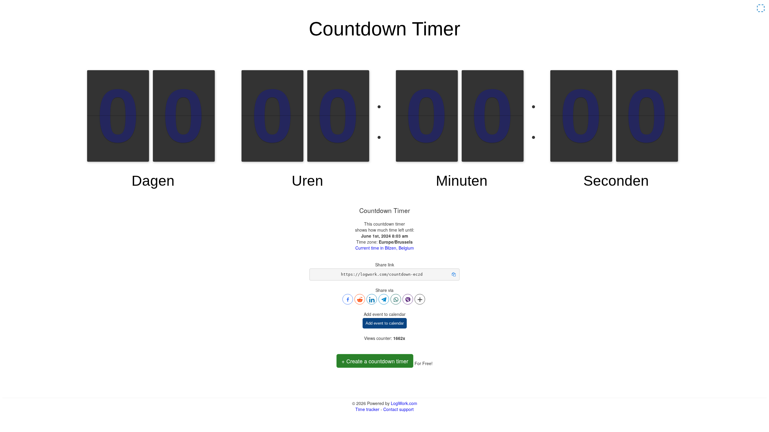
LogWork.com (404, 403)
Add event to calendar (385, 323)
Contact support (398, 409)
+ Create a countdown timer (375, 361)
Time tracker (367, 409)
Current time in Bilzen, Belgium (384, 248)
